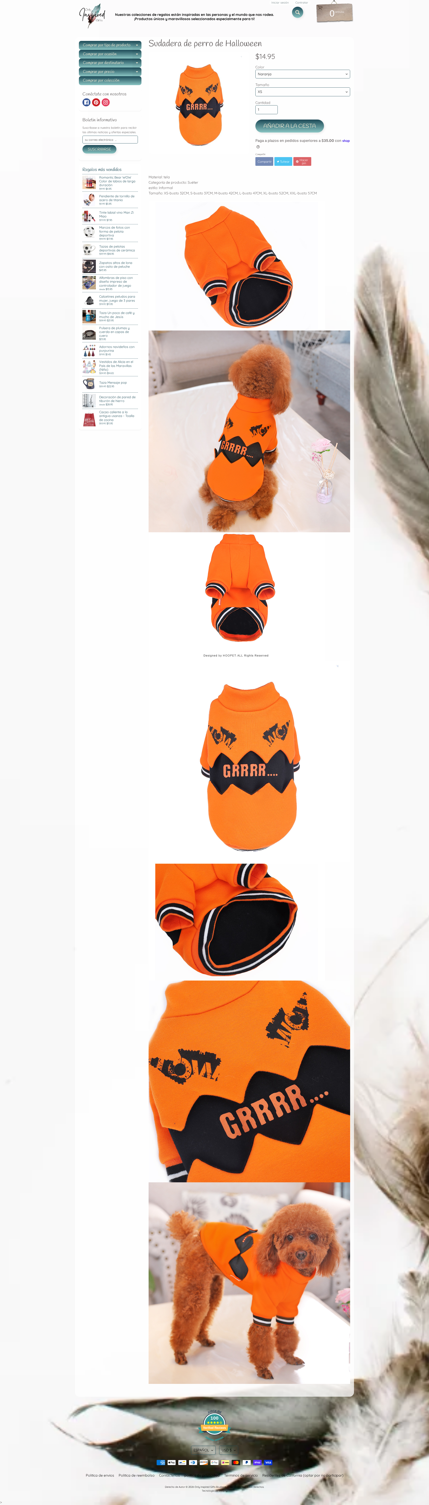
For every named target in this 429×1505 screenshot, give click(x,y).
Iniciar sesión (280, 2)
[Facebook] (86, 102)
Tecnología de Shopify (214, 1490)
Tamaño (262, 84)
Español (201, 1450)
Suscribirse (99, 149)
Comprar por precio (112, 72)
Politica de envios (100, 1475)
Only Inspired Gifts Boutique (210, 1486)
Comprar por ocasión (112, 55)
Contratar (301, 2)
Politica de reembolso (137, 1475)
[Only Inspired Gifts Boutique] (92, 17)
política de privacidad (202, 1475)
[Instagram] (106, 102)
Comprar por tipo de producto (112, 46)
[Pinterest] (96, 102)
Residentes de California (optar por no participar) (302, 1475)
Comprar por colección (101, 80)
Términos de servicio (241, 1475)
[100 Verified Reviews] (214, 1443)
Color (259, 67)
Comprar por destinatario (112, 63)
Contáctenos (169, 1475)
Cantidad (262, 102)
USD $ (227, 1450)
